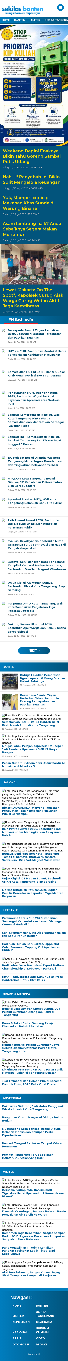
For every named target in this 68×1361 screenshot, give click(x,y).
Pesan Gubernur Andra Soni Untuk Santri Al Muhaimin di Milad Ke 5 (33, 765)
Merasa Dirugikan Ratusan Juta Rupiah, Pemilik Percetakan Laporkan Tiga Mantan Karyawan (32, 893)
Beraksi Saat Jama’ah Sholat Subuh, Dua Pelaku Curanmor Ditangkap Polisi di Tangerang (31, 1012)
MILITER (35, 19)
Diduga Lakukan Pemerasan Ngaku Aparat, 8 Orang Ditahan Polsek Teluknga (42, 678)
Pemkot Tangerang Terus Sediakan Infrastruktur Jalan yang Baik (27, 1156)
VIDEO (40, 1338)
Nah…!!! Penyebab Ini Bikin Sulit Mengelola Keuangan (31, 179)
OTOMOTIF (20, 1344)
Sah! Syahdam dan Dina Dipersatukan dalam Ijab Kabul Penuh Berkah (34, 934)
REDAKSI (42, 1344)
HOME (6, 19)
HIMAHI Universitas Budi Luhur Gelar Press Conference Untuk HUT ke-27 (32, 978)
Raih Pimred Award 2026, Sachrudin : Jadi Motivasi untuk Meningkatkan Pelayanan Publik (31, 832)
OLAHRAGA (44, 1322)
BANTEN (19, 19)
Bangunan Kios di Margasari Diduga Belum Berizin (32, 1119)
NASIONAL (20, 1332)
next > (34, 650)
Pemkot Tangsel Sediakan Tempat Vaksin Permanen (32, 1145)
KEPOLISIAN (21, 1322)
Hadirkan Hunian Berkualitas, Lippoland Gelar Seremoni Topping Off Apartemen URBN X (31, 947)
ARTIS (16, 1338)
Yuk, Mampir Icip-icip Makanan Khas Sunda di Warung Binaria (29, 203)
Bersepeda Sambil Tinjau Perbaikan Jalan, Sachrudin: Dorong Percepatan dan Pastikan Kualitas (40, 700)
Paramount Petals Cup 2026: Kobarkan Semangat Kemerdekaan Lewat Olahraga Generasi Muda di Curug (32, 921)
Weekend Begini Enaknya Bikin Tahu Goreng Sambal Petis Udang (32, 156)
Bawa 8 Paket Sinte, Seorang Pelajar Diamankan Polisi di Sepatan (28, 1025)
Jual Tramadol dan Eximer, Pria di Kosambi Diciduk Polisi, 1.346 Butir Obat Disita (32, 1082)
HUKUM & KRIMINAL (42, 1330)
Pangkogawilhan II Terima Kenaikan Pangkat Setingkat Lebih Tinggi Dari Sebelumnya (28, 1251)
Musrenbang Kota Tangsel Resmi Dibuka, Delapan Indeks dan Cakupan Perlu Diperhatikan (31, 1132)
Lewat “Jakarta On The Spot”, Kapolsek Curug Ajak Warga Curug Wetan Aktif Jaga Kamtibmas (33, 298)
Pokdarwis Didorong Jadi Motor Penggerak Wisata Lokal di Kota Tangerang (33, 1108)
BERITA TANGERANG (45, 1314)
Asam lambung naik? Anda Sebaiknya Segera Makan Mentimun (32, 229)
